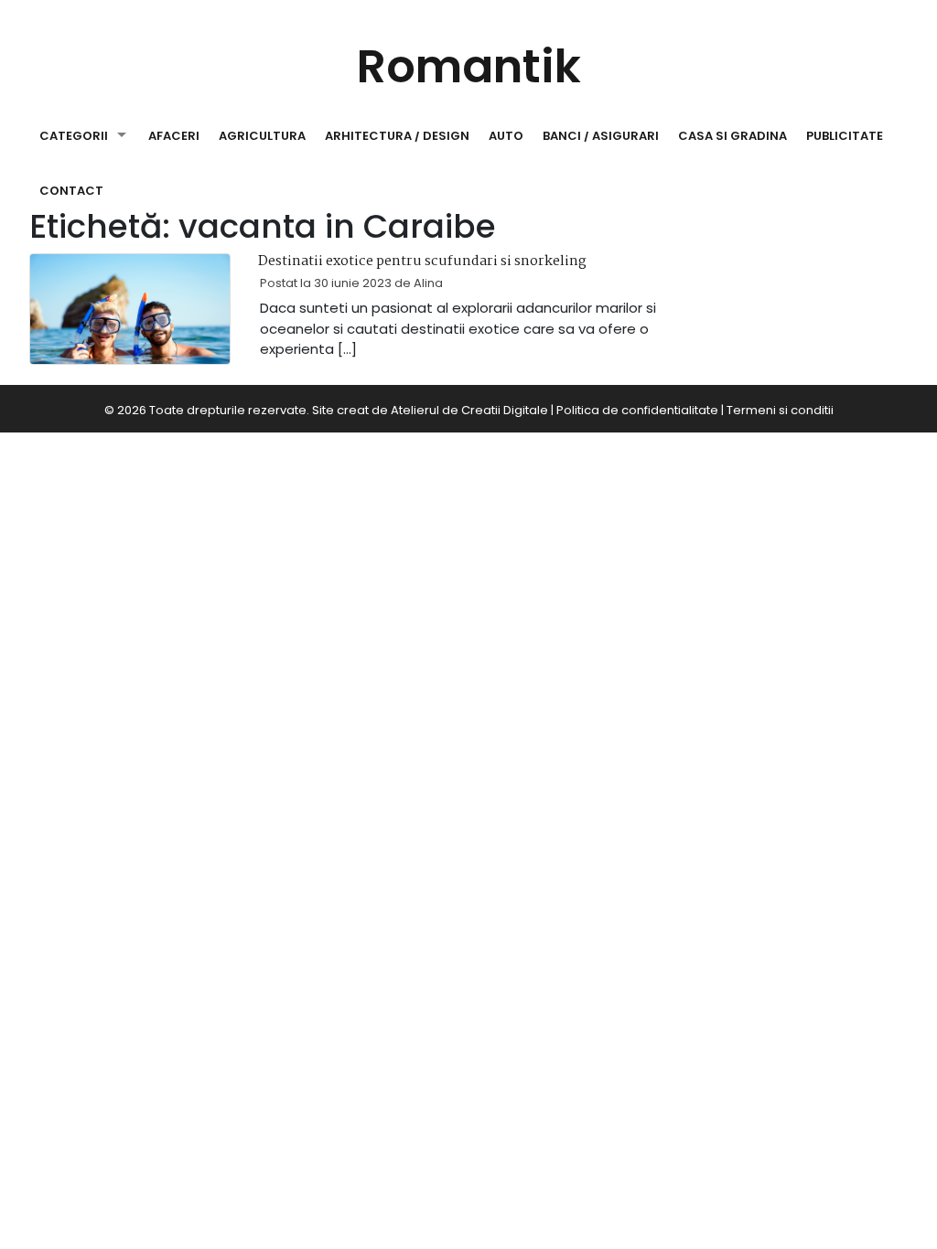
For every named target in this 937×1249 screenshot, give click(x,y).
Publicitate (844, 135)
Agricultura (262, 135)
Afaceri (173, 135)
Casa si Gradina (732, 135)
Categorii (73, 135)
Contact (71, 190)
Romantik (469, 66)
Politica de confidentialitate (637, 410)
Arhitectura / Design (397, 135)
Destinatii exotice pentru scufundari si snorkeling (422, 261)
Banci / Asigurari (601, 135)
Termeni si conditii (780, 410)
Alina (428, 283)
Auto (506, 135)
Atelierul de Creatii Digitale (469, 410)
